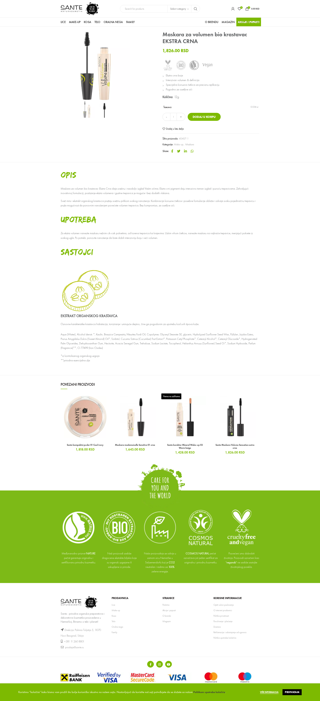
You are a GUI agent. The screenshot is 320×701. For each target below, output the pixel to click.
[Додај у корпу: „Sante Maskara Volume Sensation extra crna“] (257, 398)
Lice (113, 604)
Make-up (178, 144)
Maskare (189, 144)
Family (114, 632)
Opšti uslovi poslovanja (224, 604)
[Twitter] (178, 151)
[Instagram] (159, 664)
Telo (113, 621)
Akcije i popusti (169, 610)
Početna (165, 604)
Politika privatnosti (221, 615)
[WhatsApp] (192, 151)
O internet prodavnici (223, 610)
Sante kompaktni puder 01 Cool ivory (85, 444)
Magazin (166, 621)
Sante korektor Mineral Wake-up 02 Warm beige (185, 446)
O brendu (166, 615)
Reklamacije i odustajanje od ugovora (230, 632)
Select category (178, 8)
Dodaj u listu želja (175, 128)
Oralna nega (117, 626)
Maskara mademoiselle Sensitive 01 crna (135, 444)
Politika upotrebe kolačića (225, 637)
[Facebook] (172, 151)
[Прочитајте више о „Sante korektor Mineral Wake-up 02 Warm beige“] (207, 398)
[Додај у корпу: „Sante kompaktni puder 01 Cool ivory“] (107, 398)
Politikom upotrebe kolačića (209, 692)
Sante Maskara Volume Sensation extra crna (235, 446)
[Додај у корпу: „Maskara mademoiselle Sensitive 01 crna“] (157, 398)
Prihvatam (292, 692)
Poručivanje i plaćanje (223, 621)
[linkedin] (185, 151)
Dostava (217, 626)
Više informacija (269, 692)
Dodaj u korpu (204, 117)
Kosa (114, 615)
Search (195, 9)
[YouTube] (168, 664)
